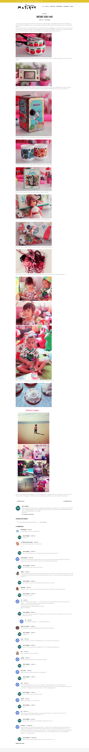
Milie (22, 651)
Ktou (22, 683)
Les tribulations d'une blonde (27, 542)
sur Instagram (51, 28)
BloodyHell (23, 725)
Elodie (22, 639)
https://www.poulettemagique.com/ (28, 514)
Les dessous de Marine (48, 88)
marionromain (23, 529)
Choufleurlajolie (24, 557)
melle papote (23, 670)
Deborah (22, 658)
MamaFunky (23, 587)
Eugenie (22, 571)
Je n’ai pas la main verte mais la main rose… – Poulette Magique (33, 522)
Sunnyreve (43, 496)
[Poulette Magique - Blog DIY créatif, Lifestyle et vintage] (26, 6)
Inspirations (44, 13)
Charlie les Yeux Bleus (25, 626)
